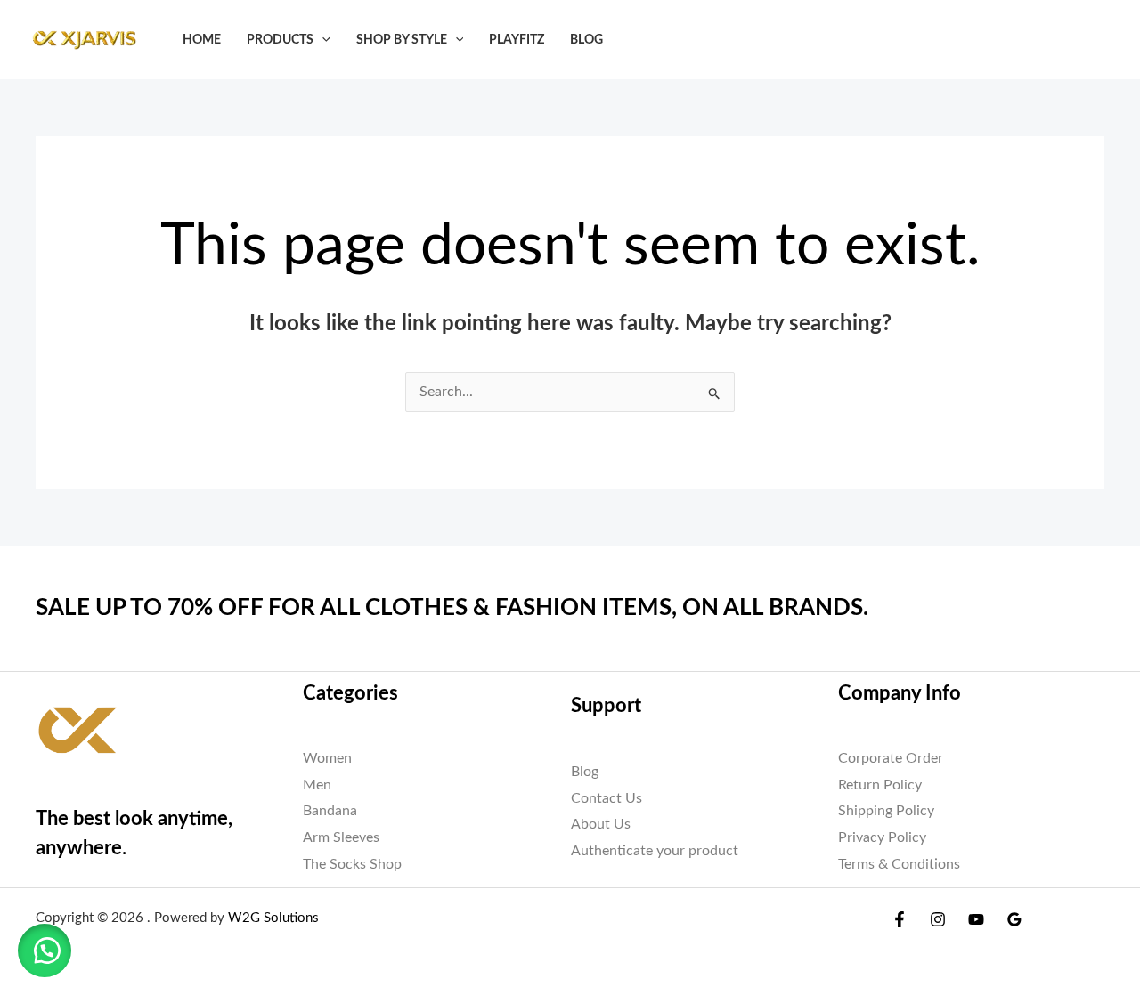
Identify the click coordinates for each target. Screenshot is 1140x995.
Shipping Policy (886, 811)
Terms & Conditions (899, 864)
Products (280, 39)
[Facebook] (900, 919)
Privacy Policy (882, 837)
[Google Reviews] (1014, 919)
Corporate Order (890, 758)
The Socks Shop (352, 864)
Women (327, 758)
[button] (322, 39)
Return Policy (880, 785)
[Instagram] (938, 919)
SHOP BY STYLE (401, 39)
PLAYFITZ (516, 39)
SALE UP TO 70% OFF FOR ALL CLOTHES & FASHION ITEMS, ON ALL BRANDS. (452, 607)
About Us (601, 824)
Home (202, 39)
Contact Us (606, 798)
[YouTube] (976, 919)
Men (317, 785)
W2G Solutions (273, 918)
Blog (586, 39)
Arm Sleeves (341, 837)
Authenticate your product (654, 851)
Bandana (330, 811)
